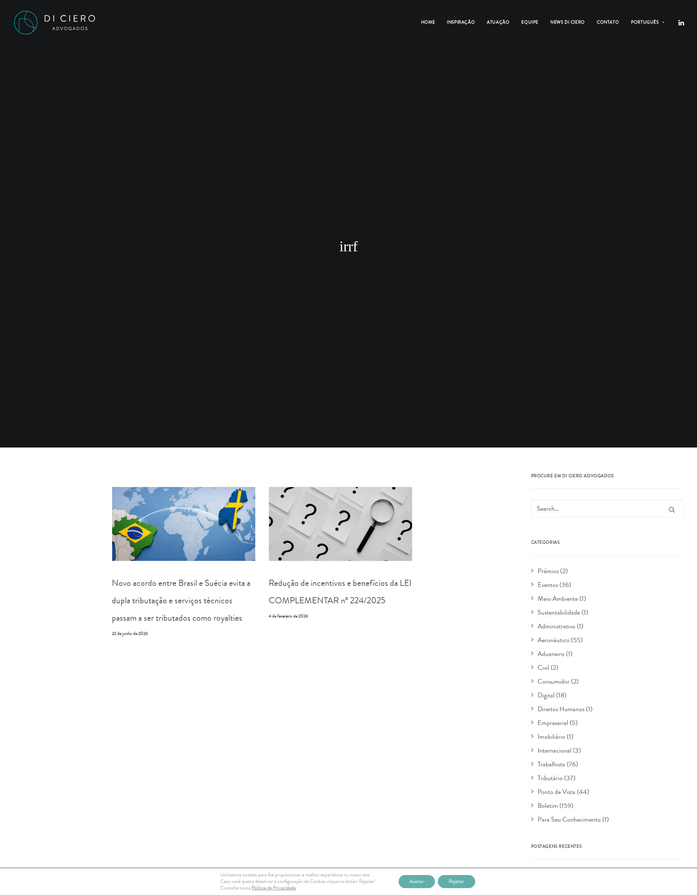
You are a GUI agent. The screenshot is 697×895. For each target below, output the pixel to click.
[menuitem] (428, 22)
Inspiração (461, 22)
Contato (608, 22)
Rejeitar (456, 881)
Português (645, 22)
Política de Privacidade (274, 888)
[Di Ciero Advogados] (54, 22)
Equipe (529, 22)
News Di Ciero (567, 22)
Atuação (498, 22)
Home (428, 22)
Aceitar (416, 881)
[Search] (607, 508)
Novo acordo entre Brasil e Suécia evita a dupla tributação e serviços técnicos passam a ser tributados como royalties (181, 600)
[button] (680, 22)
